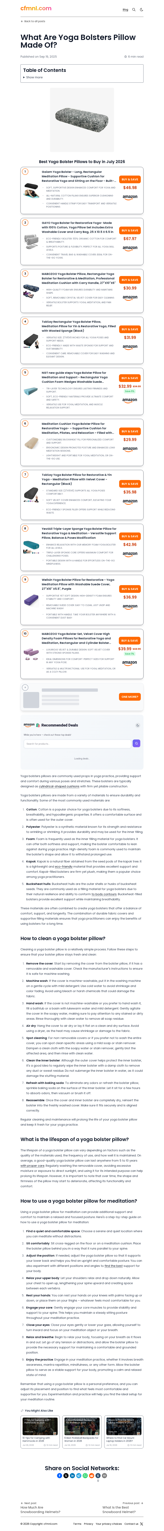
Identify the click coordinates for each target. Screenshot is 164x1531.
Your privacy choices (109, 1524)
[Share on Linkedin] (72, 1475)
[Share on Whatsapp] (85, 1475)
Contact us (131, 1524)
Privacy (88, 1524)
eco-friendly (64, 867)
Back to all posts (34, 21)
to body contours (104, 894)
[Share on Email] (104, 1475)
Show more (34, 77)
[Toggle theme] (137, 725)
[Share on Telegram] (78, 1475)
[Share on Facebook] (59, 1475)
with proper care (32, 1166)
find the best (114, 1266)
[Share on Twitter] (66, 1475)
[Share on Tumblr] (98, 1475)
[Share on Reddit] (91, 1475)
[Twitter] (142, 1524)
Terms (77, 1524)
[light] (142, 10)
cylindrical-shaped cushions (59, 786)
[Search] (134, 10)
